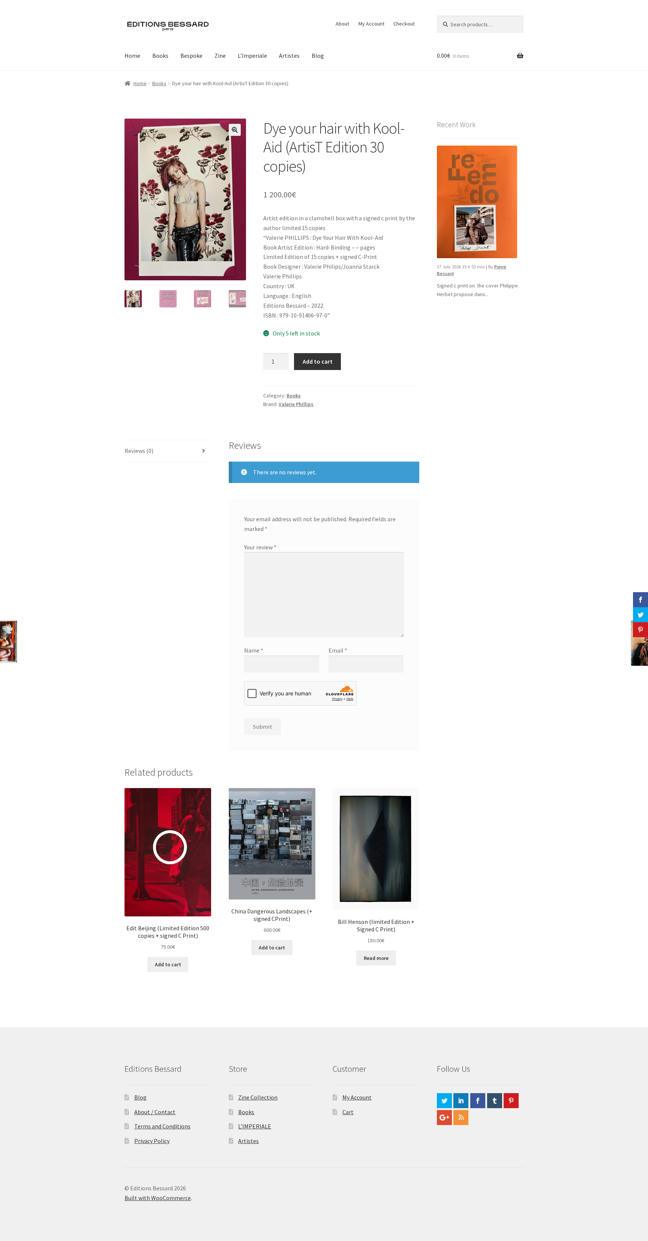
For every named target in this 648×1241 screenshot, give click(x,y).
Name (253, 650)
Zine (220, 55)
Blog (318, 55)
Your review (260, 547)
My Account (371, 23)
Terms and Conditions (162, 1126)
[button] (235, 130)
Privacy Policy (152, 1141)
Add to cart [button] (168, 964)
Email (337, 650)
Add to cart (318, 361)
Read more (376, 958)
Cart (348, 1112)
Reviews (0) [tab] (138, 450)
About (342, 23)
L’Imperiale (252, 55)
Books (160, 55)
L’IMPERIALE (254, 1126)
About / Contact (155, 1112)
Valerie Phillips (296, 404)
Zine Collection (258, 1097)
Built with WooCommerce (157, 1198)
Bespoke (191, 55)
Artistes (289, 55)
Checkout (404, 23)
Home (132, 55)
